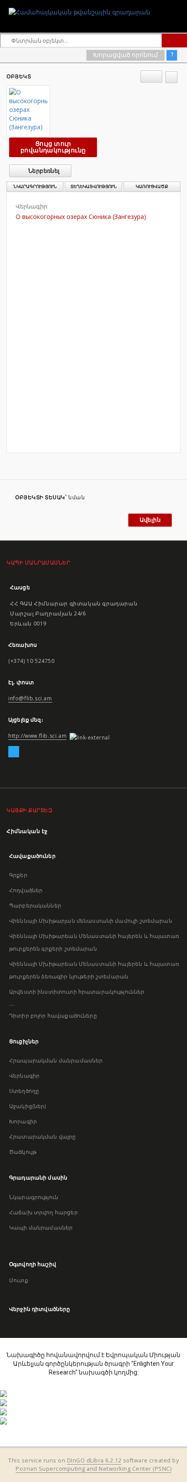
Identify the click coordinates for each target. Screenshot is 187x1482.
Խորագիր (23, 1121)
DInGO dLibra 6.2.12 (94, 1460)
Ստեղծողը (24, 1091)
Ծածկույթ (23, 1152)
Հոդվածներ (26, 890)
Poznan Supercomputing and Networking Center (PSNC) (93, 1468)
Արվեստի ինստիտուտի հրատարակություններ (77, 991)
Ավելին (150, 520)
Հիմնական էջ (27, 831)
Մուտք (18, 1280)
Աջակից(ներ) (27, 1106)
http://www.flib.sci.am (37, 735)
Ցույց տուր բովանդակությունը (53, 147)
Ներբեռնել (43, 171)
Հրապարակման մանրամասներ (56, 1060)
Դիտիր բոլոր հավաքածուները (53, 1015)
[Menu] (177, 7)
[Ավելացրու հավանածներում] (171, 77)
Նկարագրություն (33, 1197)
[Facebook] (13, 752)
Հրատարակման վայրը (42, 1136)
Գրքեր (18, 875)
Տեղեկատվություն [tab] (93, 186)
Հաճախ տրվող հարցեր (43, 1212)
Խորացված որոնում (125, 54)
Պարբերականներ (35, 905)
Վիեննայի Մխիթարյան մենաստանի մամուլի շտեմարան (90, 920)
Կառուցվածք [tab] (152, 186)
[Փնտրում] (174, 40)
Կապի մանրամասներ (41, 1227)
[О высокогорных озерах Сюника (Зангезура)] (28, 109)
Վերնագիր (24, 1075)
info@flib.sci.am (30, 698)
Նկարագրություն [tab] (35, 186)
